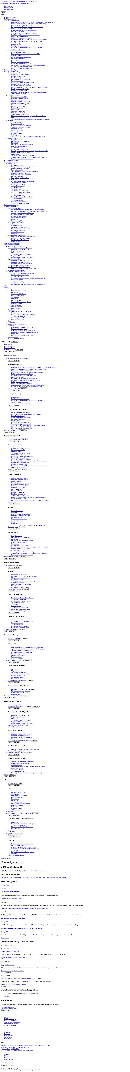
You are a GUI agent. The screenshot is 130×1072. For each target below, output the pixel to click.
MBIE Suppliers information (16, 338)
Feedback (7, 1034)
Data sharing (14, 313)
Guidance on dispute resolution (20, 249)
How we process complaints (19, 329)
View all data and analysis (8, 971)
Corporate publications (17, 295)
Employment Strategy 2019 (19, 90)
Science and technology (11, 1025)
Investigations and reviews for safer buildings (24, 30)
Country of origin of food (18, 111)
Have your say (8, 6)
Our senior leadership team (18, 290)
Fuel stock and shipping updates (10, 891)
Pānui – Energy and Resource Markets (22, 68)
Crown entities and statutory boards (21, 302)
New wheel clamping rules (18, 117)
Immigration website (17, 170)
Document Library (9, 9)
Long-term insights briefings (19, 146)
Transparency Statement (18, 316)
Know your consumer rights (19, 97)
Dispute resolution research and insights (22, 257)
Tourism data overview (17, 195)
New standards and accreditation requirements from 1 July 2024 (29, 278)
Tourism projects (16, 189)
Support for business (17, 122)
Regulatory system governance (19, 262)
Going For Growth (16, 139)
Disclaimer (7, 1056)
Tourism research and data (15, 194)
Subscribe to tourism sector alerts (20, 192)
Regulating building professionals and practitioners (25, 35)
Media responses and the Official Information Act (25, 332)
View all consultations (7, 957)
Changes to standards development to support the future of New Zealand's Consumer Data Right (24, 908)
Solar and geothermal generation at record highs (13, 918)
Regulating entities (16, 128)
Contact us (11, 325)
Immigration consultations (18, 165)
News (9, 321)
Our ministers (15, 297)
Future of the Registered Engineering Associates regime (26, 41)
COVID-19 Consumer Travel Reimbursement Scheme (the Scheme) (30, 119)
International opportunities (18, 216)
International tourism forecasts (19, 201)
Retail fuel (35, 877)
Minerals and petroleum (17, 55)
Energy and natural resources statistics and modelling (26, 54)
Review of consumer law (18, 106)
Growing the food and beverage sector (22, 144)
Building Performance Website (19, 36)
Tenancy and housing (14, 43)
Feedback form (5, 996)
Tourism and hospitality (14, 179)
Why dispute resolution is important (21, 254)
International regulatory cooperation (21, 265)
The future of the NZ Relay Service (11, 951)
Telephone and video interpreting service (22, 273)
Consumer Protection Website (19, 98)
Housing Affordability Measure (20, 46)
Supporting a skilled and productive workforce (24, 33)
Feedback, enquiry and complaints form (22, 327)
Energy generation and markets (20, 62)
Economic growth (13, 138)
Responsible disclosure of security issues (22, 335)
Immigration (11, 163)
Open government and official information (19, 311)
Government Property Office (16, 270)
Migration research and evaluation (20, 173)
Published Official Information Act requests (23, 314)
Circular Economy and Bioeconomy (21, 141)
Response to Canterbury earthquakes (21, 25)
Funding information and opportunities (22, 214)
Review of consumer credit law (20, 105)
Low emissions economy (18, 58)
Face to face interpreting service (20, 275)
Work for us (11, 310)
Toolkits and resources (17, 281)
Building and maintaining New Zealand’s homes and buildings (28, 23)
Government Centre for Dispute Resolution (20, 248)
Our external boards (16, 300)
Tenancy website (16, 49)
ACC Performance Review (18, 93)
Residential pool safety (17, 31)
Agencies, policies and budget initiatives (22, 213)
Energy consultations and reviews (20, 52)
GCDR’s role (15, 252)
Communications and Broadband (17, 235)
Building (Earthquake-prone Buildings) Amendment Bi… (21, 978)
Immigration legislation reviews (20, 178)
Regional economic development (20, 152)
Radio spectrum (15, 241)
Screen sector (15, 154)
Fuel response (4, 877)
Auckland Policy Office (14, 246)
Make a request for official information (22, 318)
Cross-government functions (12, 1022)
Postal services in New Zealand (20, 240)
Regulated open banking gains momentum (11, 898)
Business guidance (16, 100)
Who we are (11, 289)
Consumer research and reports (20, 103)
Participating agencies (17, 279)
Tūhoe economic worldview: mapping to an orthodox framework (29, 157)
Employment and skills (14, 73)
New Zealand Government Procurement (19, 267)
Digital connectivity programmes (20, 238)
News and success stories (18, 217)
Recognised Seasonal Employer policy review (24, 167)
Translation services (16, 276)
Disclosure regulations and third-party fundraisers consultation (28, 116)
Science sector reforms (15, 877)
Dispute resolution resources (19, 256)
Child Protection (15, 308)
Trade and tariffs (15, 132)
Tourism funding (16, 187)
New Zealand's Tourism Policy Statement (22, 181)
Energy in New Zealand (7, 965)
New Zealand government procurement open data (25, 268)
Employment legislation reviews (20, 74)
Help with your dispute (17, 251)
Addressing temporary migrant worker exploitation (25, 171)
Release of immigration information (21, 174)
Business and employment (11, 1020)
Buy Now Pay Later (17, 108)
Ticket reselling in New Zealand (20, 114)
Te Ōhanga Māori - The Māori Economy (22, 155)
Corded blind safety (16, 109)
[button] (65, 1010)
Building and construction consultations (22, 28)
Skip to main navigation (19, 1)
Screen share (14, 333)
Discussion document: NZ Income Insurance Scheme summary (28, 92)
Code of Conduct (16, 305)
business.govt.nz (16, 135)
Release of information (17, 319)
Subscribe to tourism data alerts (20, 203)
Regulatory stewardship (14, 259)
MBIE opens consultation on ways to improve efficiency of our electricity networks (21, 928)
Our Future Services (17, 176)
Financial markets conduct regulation (21, 125)
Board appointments (17, 303)
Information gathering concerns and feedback (24, 330)
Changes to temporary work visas (20, 168)
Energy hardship (16, 60)
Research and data (16, 219)
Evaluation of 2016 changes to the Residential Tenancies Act (28, 47)
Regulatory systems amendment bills (21, 263)
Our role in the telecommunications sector (22, 236)
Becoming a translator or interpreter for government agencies (28, 284)
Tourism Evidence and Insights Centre (22, 197)
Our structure (15, 292)
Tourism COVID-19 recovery (19, 190)
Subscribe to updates (17, 221)
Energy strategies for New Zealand (21, 57)
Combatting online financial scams (21, 101)
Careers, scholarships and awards (20, 228)
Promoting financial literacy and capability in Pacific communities (29, 151)
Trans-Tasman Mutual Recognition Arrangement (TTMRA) (28, 136)
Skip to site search (31, 1)
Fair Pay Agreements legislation (20, 89)
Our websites (11, 322)
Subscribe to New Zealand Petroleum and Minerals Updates (28, 65)
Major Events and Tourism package (21, 184)
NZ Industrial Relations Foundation (21, 85)
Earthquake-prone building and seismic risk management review (29, 39)
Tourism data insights (17, 200)
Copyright (7, 1054)
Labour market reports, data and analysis (22, 82)
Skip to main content (6, 1)
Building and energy (10, 1019)
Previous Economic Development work (22, 159)
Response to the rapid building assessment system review (27, 27)
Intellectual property (16, 133)
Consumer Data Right (17, 124)
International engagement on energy (21, 63)
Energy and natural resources (16, 50)
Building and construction (15, 20)
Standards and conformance (19, 130)
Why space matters (16, 225)
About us (13, 224)
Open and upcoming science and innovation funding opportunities (29, 211)
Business (10, 120)
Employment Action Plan (18, 76)
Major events (15, 147)
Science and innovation (14, 208)
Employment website (17, 81)
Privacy (6, 1057)
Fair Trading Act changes (18, 112)
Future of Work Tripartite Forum (20, 84)
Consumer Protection (14, 95)
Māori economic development (19, 149)
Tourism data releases (17, 198)
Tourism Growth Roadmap (18, 182)
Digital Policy (15, 143)
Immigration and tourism (11, 1023)
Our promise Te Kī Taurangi (19, 294)
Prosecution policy (16, 306)
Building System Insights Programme (21, 38)
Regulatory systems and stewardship (21, 260)
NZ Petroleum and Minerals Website (21, 66)
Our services (14, 298)
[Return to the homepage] (15, 3)
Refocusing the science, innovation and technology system (27, 209)
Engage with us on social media (16, 324)
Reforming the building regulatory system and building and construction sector (33, 22)
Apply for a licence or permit (19, 227)
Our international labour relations (20, 79)
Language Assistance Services (16, 271)
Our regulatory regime (17, 232)
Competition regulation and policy (20, 127)
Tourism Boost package (17, 186)
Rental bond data (16, 44)
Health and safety (16, 78)
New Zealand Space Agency (16, 222)
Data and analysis (9, 7)
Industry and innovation (18, 230)
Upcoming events (13, 337)
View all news (5, 885)
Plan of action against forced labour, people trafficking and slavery (29, 87)
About (6, 1017)
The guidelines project (17, 283)
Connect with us (15, 233)
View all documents (6, 984)
